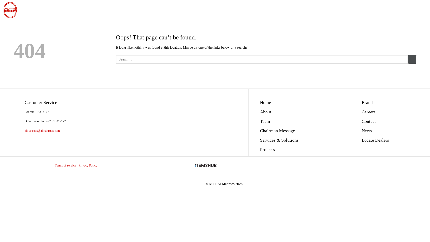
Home (265, 102)
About (265, 111)
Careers (369, 111)
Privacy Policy (88, 165)
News (367, 130)
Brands (368, 102)
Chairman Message (277, 130)
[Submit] (412, 59)
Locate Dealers (375, 140)
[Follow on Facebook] (378, 165)
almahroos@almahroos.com (42, 130)
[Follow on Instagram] (386, 165)
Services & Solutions (279, 140)
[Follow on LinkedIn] (393, 165)
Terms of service (65, 165)
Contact (369, 121)
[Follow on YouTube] (401, 165)
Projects (267, 149)
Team (265, 121)
